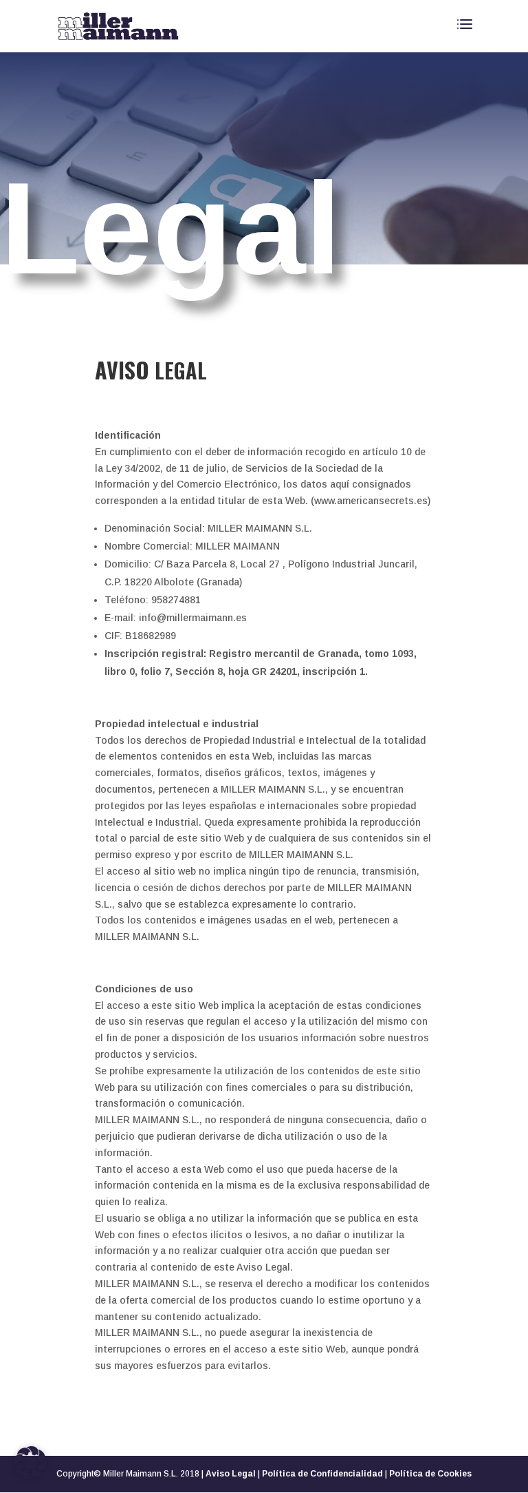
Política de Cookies (430, 1474)
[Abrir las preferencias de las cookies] (30, 1475)
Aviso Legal (231, 1474)
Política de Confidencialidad (322, 1474)
